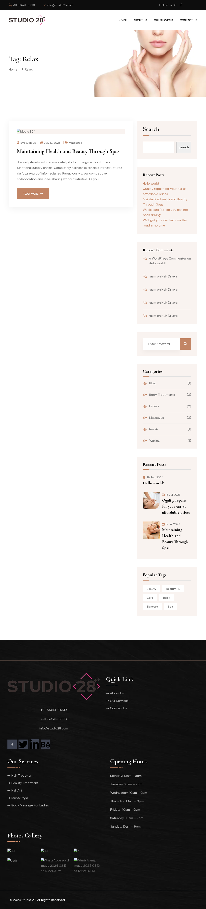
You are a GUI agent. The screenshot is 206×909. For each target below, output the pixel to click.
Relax (166, 597)
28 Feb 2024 (155, 477)
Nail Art (154, 429)
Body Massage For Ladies (30, 805)
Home (123, 20)
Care (150, 597)
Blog (152, 383)
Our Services (163, 20)
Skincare (152, 606)
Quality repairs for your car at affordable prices (176, 506)
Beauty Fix (173, 589)
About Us (140, 20)
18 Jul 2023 (173, 495)
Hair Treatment (22, 775)
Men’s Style (19, 798)
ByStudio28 (28, 142)
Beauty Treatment (24, 783)
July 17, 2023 (52, 142)
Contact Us (188, 20)
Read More (31, 193)
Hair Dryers (170, 276)
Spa (170, 606)
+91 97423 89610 (24, 5)
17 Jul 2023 (173, 524)
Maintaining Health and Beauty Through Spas (68, 151)
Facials (153, 406)
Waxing (154, 440)
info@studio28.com (60, 5)
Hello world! (151, 183)
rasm (152, 276)
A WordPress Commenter (167, 258)
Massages (75, 142)
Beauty (151, 589)
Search (151, 129)
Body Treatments (161, 395)
